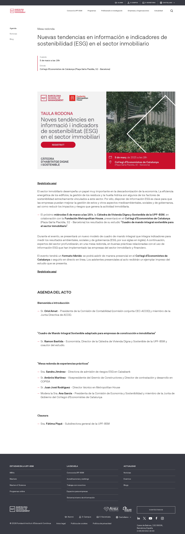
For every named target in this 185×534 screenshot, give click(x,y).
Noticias (13, 34)
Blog (12, 39)
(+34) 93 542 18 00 (145, 531)
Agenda (13, 28)
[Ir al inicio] (18, 11)
